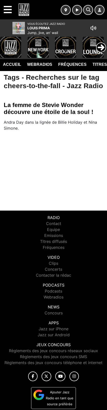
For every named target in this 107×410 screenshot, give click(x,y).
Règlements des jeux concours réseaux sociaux (53, 350)
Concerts (53, 269)
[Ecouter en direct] (77, 10)
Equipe (53, 229)
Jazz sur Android (54, 334)
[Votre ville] (66, 10)
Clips (53, 263)
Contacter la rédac (53, 275)
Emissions (53, 235)
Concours (54, 312)
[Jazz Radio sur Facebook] (33, 376)
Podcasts (53, 291)
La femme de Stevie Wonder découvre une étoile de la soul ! (48, 108)
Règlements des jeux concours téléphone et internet (53, 362)
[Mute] (93, 28)
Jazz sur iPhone (53, 328)
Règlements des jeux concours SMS (53, 356)
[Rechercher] (88, 10)
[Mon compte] (100, 10)
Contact (53, 223)
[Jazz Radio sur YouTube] (60, 376)
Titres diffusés (53, 241)
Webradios (39, 64)
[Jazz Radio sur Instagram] (74, 376)
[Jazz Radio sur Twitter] (46, 376)
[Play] (6, 43)
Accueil (12, 64)
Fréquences (72, 64)
